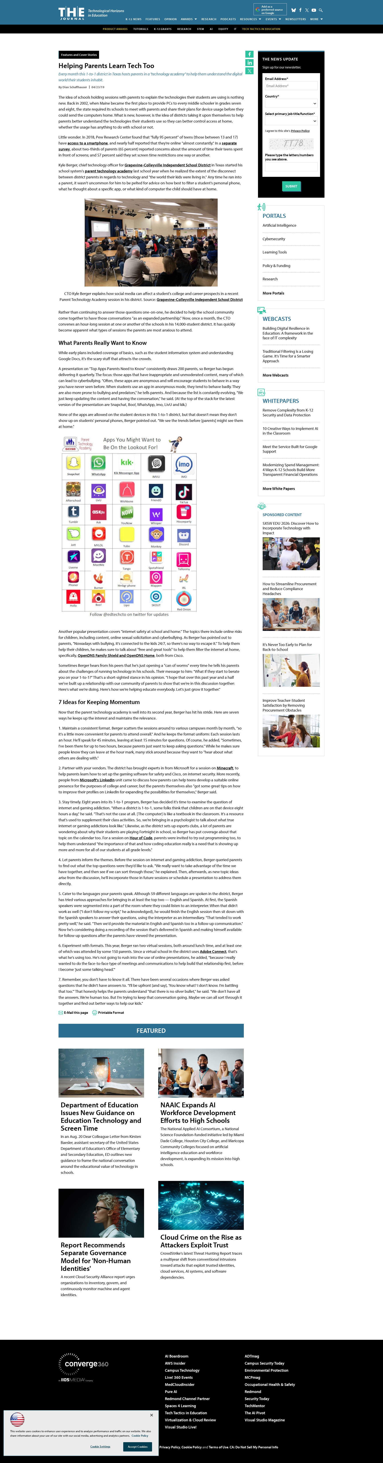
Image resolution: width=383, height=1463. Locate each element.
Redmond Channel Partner (187, 1398)
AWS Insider (175, 1363)
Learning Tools (275, 252)
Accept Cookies (138, 1446)
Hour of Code (141, 837)
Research (209, 19)
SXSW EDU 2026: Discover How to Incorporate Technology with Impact (291, 528)
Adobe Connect (213, 951)
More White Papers (279, 488)
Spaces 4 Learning (180, 1405)
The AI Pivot (255, 1412)
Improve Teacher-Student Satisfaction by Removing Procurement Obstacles (284, 705)
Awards (187, 19)
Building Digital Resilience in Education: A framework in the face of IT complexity (288, 333)
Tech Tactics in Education (186, 1412)
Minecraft (225, 768)
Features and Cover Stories (79, 55)
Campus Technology (182, 1370)
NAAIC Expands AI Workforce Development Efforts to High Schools (198, 1112)
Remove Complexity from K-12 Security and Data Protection (288, 412)
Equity (223, 29)
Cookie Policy (192, 1447)
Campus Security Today (264, 1363)
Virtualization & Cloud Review (190, 1419)
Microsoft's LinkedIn (97, 779)
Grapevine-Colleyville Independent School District (168, 165)
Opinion (170, 19)
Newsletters (295, 19)
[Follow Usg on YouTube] (314, 10)
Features (153, 19)
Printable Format (111, 1012)
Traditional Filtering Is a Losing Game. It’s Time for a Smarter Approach (288, 356)
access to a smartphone (88, 143)
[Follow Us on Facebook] (300, 10)
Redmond (253, 1391)
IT (235, 29)
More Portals (273, 293)
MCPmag (252, 1377)
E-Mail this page (76, 1012)
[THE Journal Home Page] (91, 13)
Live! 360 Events (179, 1377)
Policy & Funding (276, 265)
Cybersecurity (274, 238)
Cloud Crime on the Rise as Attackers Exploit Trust (201, 1241)
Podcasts (228, 19)
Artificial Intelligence (279, 225)
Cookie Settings (100, 1446)
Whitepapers (281, 400)
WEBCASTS (277, 318)
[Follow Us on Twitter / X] (307, 10)
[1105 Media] (85, 1404)
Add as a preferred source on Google (272, 9)
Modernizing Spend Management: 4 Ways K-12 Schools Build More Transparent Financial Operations (291, 469)
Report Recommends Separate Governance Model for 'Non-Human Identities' (96, 1256)
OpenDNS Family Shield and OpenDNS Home (116, 655)
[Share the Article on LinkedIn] (249, 62)
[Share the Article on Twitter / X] (249, 71)
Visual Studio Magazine (265, 1419)
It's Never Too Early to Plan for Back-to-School (287, 647)
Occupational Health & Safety (270, 1384)
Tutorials (140, 29)
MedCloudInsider (179, 1384)
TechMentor (255, 1405)
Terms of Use (218, 1447)
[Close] (151, 1415)
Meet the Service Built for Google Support (290, 449)
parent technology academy (109, 171)
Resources (248, 19)
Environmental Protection (266, 1370)
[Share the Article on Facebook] (249, 54)
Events (271, 19)
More (314, 19)
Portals (274, 215)
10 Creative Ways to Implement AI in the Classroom (290, 431)
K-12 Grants (163, 29)
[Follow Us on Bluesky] (293, 10)
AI (211, 29)
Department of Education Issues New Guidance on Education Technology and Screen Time (101, 1116)
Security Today (257, 1398)
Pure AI (171, 1391)
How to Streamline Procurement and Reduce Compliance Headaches (290, 588)
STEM (200, 29)
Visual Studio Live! (181, 1427)
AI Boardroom (176, 1356)
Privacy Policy (300, 131)
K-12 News (134, 19)
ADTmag (252, 1356)
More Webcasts (276, 375)
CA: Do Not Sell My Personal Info (254, 1447)
